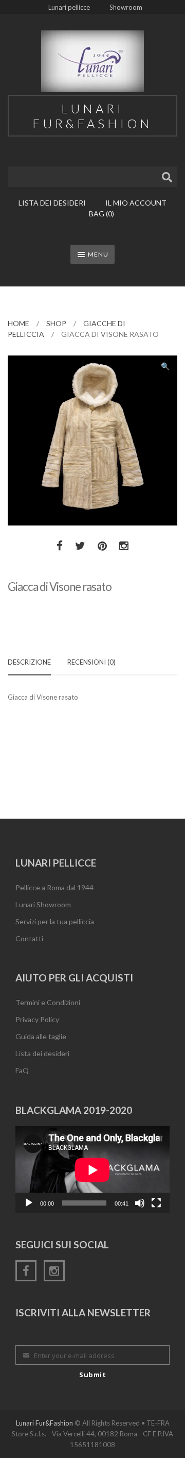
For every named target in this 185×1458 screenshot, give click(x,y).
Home (18, 323)
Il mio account (135, 202)
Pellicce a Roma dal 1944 (54, 887)
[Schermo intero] (156, 1203)
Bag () (101, 213)
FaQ (22, 1070)
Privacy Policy (37, 1019)
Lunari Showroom (43, 904)
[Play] (29, 1203)
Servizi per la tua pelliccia (54, 921)
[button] (165, 368)
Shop (56, 323)
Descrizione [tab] (29, 662)
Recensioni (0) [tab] (91, 662)
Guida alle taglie (40, 1036)
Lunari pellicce (68, 7)
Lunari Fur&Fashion (44, 1423)
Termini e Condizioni (47, 1002)
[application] (92, 1169)
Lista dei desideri (52, 202)
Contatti (29, 938)
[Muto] (140, 1203)
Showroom (125, 7)
